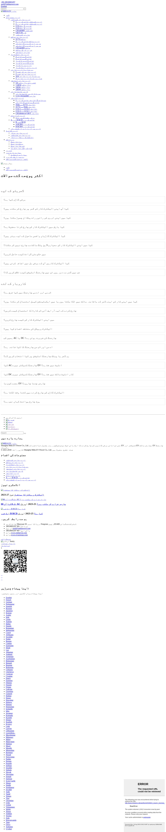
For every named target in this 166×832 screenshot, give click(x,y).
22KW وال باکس (23, 89)
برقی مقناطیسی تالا (25, 118)
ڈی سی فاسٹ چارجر (19, 92)
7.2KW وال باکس (23, 85)
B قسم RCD (21, 122)
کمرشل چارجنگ (18, 146)
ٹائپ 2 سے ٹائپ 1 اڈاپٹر (27, 102)
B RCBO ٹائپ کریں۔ (25, 126)
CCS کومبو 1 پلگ (23, 26)
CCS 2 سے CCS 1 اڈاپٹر (26, 111)
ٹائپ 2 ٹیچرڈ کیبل (25, 63)
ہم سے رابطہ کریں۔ (15, 157)
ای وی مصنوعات (13, 17)
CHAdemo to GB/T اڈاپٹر (27, 113)
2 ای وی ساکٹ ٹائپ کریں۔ (28, 41)
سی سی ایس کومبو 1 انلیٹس (28, 44)
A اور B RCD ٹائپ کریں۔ (23, 120)
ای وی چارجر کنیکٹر (20, 20)
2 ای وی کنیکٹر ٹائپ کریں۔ (29, 24)
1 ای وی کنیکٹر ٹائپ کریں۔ (29, 22)
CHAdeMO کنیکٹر (24, 30)
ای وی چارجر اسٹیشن (20, 81)
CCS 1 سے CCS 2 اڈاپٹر (26, 109)
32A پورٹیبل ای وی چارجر (28, 76)
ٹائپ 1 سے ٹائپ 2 (24, 57)
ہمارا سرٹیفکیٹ (19, 155)
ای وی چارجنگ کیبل (20, 54)
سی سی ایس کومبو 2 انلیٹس (28, 46)
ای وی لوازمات (18, 116)
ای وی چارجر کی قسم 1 (26, 72)
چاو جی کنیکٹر (23, 35)
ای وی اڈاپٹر (17, 98)
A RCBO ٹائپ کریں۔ (25, 124)
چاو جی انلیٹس (23, 52)
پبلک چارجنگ (17, 144)
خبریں (9, 150)
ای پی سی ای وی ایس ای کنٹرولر (26, 129)
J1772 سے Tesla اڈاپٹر (25, 107)
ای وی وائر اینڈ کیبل (26, 68)
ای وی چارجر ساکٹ (19, 37)
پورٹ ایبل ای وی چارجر (22, 70)
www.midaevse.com (19, 533)
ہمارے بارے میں (13, 153)
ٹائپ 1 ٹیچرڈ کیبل (25, 61)
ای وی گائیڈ (12, 131)
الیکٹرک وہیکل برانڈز (22, 137)
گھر (7, 15)
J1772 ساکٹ (21, 39)
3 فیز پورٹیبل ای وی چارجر (29, 78)
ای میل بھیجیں (8, 543)
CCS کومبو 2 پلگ (23, 28)
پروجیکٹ (10, 140)
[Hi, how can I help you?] (3, 583)
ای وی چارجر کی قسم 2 (26, 74)
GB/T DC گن (21, 33)
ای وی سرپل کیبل (24, 65)
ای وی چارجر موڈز (19, 133)
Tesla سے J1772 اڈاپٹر (25, 105)
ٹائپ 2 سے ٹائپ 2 (24, 59)
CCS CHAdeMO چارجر (26, 96)
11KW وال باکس (23, 87)
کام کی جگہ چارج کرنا (21, 148)
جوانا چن (5, 546)
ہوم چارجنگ (16, 142)
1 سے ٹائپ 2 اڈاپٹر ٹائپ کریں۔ (31, 100)
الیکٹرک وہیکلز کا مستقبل (29, 494)
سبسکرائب (6, 539)
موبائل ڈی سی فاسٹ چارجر (28, 94)
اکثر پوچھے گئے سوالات (17, 159)
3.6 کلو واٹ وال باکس (26, 83)
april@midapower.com (21, 528)
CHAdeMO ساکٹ (23, 48)
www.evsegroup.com (19, 535)
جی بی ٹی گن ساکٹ (24, 50)
